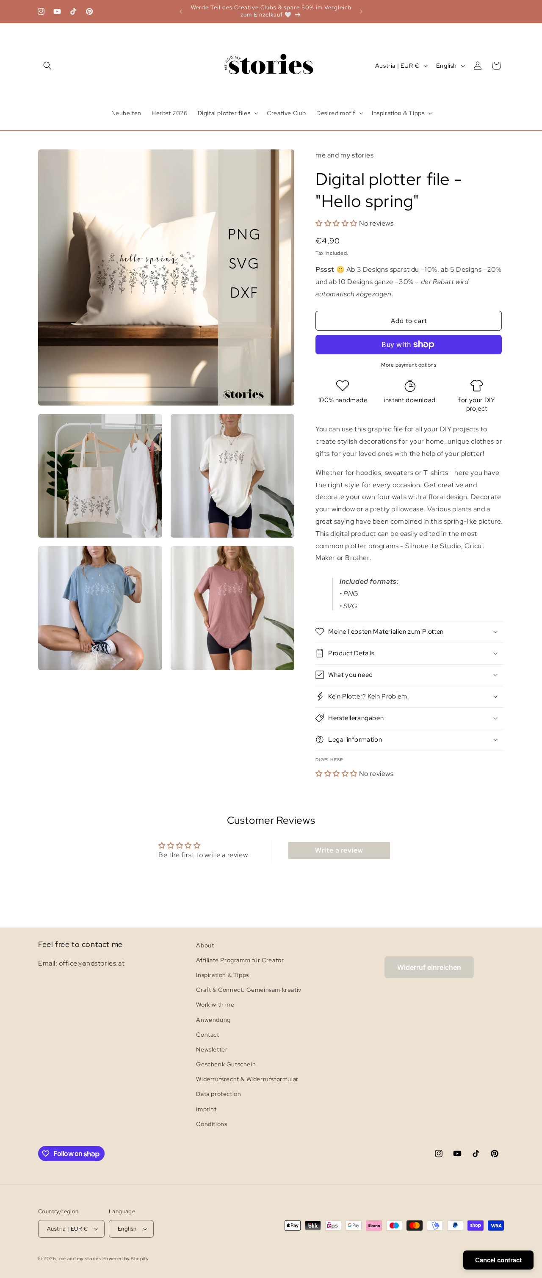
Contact (207, 1034)
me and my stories (80, 1258)
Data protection (218, 1094)
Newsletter (211, 1049)
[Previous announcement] (180, 11)
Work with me (215, 1004)
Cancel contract (498, 1260)
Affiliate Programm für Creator (240, 960)
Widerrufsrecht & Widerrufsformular (247, 1079)
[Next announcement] (361, 11)
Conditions (211, 1124)
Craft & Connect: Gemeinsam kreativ (248, 990)
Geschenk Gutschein (226, 1064)
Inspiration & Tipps (222, 975)
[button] (47, 65)
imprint (206, 1109)
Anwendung (213, 1020)
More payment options (408, 365)
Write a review (339, 850)
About (205, 945)
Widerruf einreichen (429, 967)
